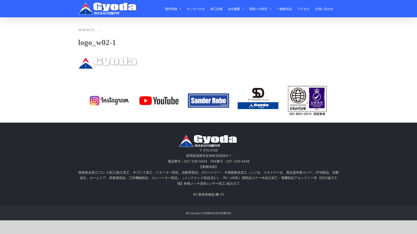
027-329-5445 (195, 161)
